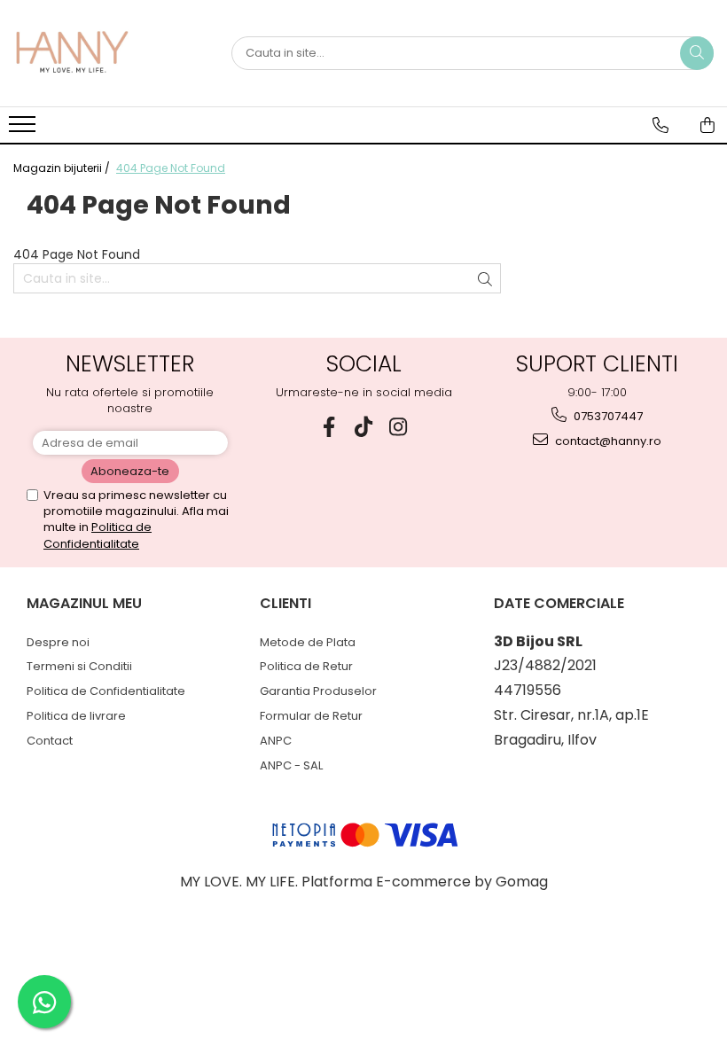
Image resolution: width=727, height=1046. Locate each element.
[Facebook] (329, 426)
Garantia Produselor (318, 691)
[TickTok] (363, 426)
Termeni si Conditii (79, 666)
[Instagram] (398, 426)
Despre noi (58, 642)
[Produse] (24, 129)
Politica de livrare (76, 715)
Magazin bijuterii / (63, 168)
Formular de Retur (311, 715)
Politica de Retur (306, 666)
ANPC (276, 740)
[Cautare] (697, 53)
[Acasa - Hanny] (102, 53)
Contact (50, 740)
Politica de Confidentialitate (97, 535)
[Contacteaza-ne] (660, 125)
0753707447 (607, 416)
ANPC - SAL (291, 765)
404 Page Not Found (170, 168)
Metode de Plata (308, 642)
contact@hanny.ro (606, 441)
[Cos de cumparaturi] (707, 125)
